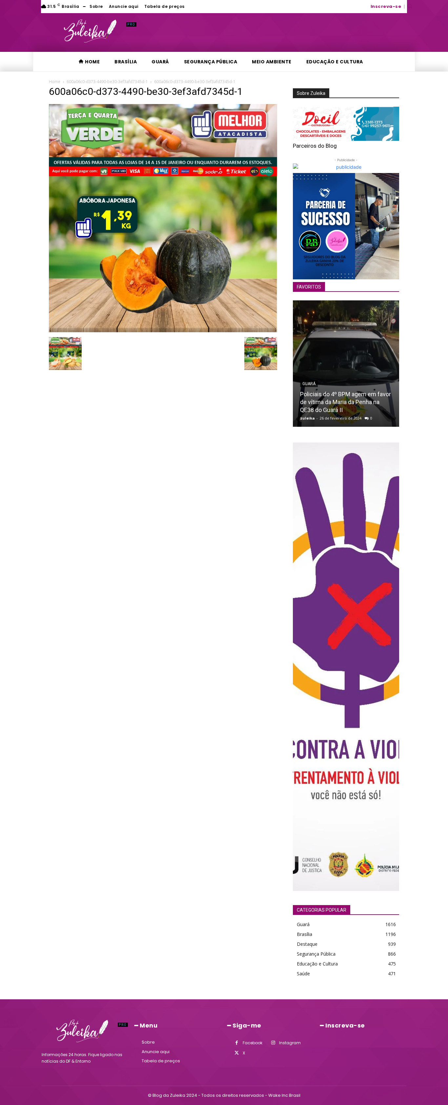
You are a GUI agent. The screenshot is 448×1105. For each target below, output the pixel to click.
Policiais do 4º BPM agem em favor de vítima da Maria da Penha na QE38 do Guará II (345, 402)
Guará (309, 383)
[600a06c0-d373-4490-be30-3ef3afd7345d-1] (163, 330)
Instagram (290, 1043)
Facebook (252, 1043)
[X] (237, 1053)
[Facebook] (237, 1043)
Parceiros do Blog (315, 145)
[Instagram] (273, 1043)
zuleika (307, 418)
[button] (409, 6)
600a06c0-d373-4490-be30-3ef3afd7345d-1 (107, 81)
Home (54, 81)
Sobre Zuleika (311, 93)
